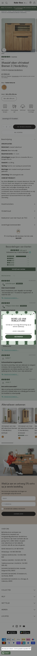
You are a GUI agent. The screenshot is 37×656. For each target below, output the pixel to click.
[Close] (34, 313)
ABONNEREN (18, 337)
